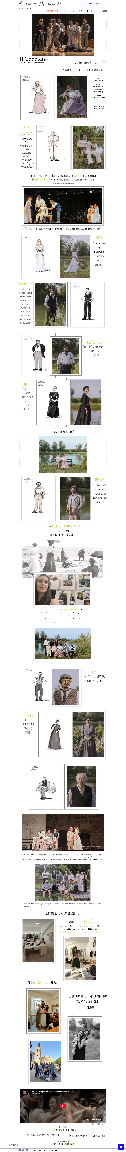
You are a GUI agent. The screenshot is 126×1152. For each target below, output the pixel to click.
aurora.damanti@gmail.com (45, 1150)
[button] (63, 35)
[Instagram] (23, 1150)
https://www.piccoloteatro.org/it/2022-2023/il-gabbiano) (63, 183)
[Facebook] (20, 1150)
